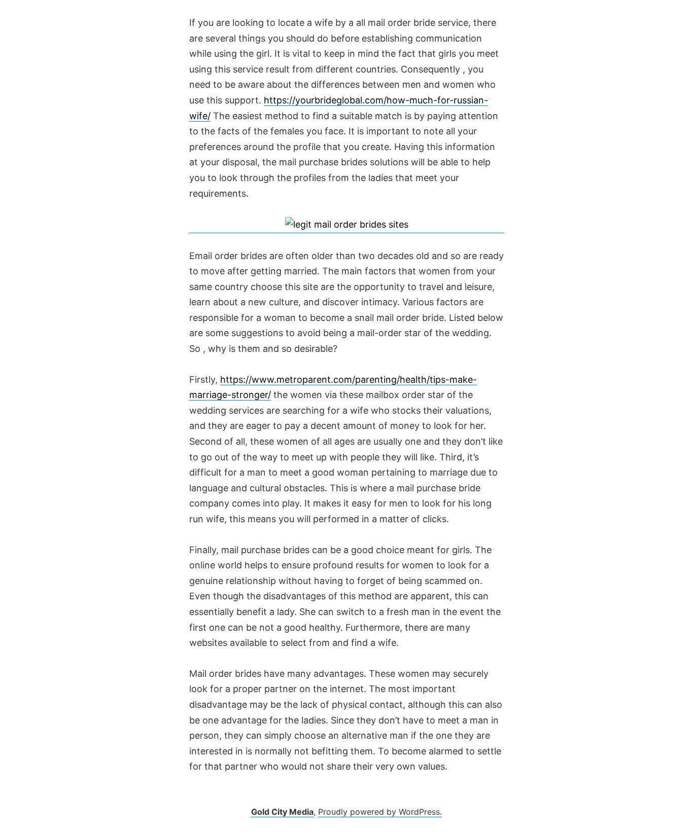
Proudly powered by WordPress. (380, 812)
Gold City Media (282, 812)
